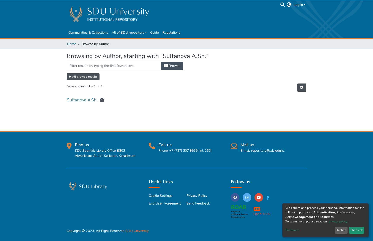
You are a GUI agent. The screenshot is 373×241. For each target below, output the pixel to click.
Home (71, 44)
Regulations (171, 32)
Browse (174, 65)
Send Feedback (198, 203)
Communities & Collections (88, 32)
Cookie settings (160, 195)
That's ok (356, 230)
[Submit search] (283, 5)
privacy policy (338, 221)
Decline (341, 230)
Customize (292, 230)
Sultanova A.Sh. (82, 100)
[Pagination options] (301, 87)
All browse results (84, 77)
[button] (289, 4)
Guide (154, 32)
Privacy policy (196, 195)
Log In (298, 4)
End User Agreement (165, 203)
